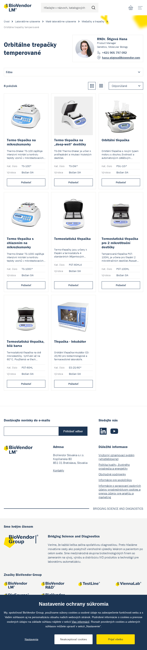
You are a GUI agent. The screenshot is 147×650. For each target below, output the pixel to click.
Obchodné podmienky (112, 474)
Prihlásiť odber (73, 431)
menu (140, 7)
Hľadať (93, 7)
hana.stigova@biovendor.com (121, 57)
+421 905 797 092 (114, 52)
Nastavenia (31, 639)
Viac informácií (80, 621)
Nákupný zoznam (131, 7)
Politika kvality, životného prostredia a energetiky (114, 466)
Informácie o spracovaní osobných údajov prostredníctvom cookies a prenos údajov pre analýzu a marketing (120, 491)
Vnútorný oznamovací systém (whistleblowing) (116, 457)
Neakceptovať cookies (73, 639)
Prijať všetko (115, 639)
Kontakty (58, 470)
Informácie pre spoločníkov (115, 480)
